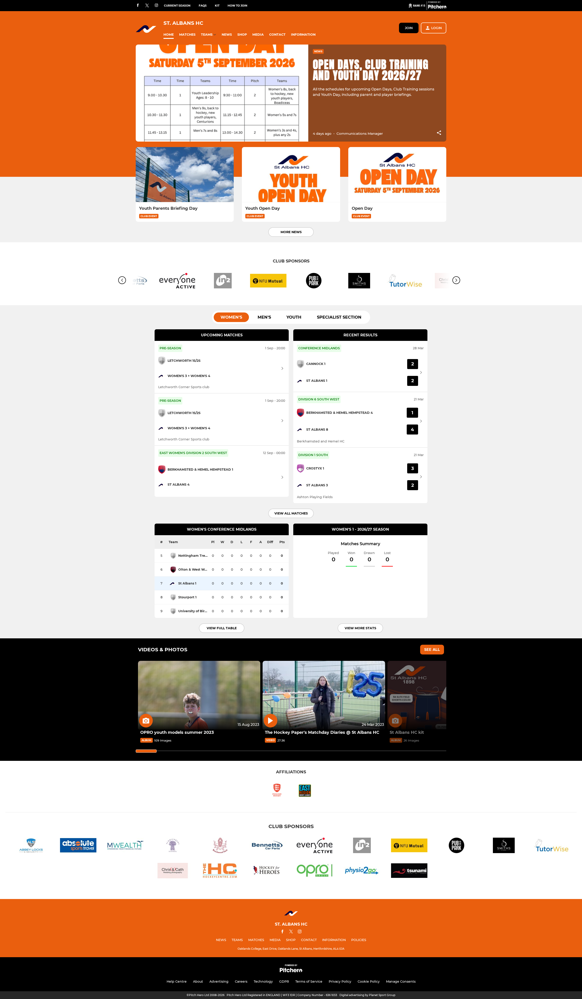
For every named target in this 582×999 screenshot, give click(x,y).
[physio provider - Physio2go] (362, 871)
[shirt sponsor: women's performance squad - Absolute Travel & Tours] (78, 846)
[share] (439, 133)
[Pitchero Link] (437, 7)
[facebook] (138, 5)
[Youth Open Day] (291, 174)
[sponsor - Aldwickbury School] (173, 846)
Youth (293, 317)
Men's (264, 317)
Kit (217, 5)
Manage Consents (401, 981)
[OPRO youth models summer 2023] (199, 695)
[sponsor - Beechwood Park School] (220, 846)
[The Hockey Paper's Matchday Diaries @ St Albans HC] (324, 695)
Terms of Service (308, 981)
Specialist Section (339, 317)
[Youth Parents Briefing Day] (185, 174)
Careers (241, 981)
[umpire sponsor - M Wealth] (125, 846)
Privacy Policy (340, 981)
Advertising (218, 981)
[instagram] (156, 5)
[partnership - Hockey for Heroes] (267, 871)
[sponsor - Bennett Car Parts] (267, 846)
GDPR (284, 981)
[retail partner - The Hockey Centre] (220, 871)
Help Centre (177, 981)
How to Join (237, 5)
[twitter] (147, 5)
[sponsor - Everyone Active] (177, 281)
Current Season (177, 5)
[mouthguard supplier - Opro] (314, 871)
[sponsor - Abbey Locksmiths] (31, 846)
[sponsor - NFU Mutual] (268, 281)
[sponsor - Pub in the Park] (314, 281)
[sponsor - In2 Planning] (223, 281)
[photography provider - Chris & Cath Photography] (173, 871)
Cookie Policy (369, 981)
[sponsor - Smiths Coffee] (359, 281)
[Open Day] (397, 174)
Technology (263, 981)
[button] (168, 34)
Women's (231, 317)
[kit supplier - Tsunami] (409, 871)
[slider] (146, 751)
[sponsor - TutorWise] (404, 281)
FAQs (203, 5)
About (198, 981)
